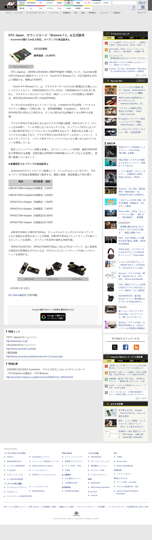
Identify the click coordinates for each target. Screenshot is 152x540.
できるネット (12, 492)
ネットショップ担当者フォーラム (45, 461)
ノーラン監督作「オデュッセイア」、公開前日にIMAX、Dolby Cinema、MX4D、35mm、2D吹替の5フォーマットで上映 (127, 45)
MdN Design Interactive (100, 487)
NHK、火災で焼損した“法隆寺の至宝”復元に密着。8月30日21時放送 (132, 241)
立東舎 (67, 470)
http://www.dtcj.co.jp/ (17, 341)
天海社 (119, 457)
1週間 (131, 38)
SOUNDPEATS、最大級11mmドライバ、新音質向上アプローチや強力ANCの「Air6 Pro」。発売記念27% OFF (131, 302)
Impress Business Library (42, 466)
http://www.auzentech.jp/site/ (21, 349)
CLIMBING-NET (71, 483)
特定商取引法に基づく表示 (137, 507)
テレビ (8, 13)
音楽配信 (116, 13)
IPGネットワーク (121, 478)
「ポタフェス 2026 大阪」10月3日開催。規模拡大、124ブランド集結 (131, 203)
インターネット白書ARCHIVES (19, 496)
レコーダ (18, 13)
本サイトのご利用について (14, 507)
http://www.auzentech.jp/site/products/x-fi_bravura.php (34, 356)
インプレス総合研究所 (16, 466)
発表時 (44, 72)
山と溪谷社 (66, 475)
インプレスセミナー (40, 470)
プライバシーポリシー (86, 507)
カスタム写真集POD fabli (127, 487)
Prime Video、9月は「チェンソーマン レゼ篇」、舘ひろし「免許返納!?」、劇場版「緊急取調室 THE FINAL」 (127, 51)
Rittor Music (67, 453)
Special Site (116, 81)
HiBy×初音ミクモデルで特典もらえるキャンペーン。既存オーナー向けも (131, 163)
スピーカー (104, 13)
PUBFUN (117, 470)
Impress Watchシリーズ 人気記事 (127, 357)
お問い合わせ (33, 507)
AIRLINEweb (96, 457)
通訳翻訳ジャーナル (99, 466)
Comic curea (122, 461)
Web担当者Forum (14, 461)
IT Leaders (11, 470)
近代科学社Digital (72, 491)
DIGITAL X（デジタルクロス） (44, 475)
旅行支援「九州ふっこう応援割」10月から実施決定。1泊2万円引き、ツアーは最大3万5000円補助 (128, 374)
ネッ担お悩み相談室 (15, 479)
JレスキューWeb (97, 470)
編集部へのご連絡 (66, 507)
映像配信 (66, 13)
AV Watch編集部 (17, 295)
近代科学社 (66, 487)
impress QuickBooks (125, 466)
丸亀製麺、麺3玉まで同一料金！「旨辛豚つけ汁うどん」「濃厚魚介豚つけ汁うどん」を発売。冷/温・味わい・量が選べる (127, 381)
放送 (83, 13)
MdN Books (95, 483)
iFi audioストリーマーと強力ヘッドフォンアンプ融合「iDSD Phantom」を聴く (131, 122)
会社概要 (101, 507)
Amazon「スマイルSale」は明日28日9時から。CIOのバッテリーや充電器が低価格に (131, 325)
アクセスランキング (120, 34)
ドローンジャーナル (15, 475)
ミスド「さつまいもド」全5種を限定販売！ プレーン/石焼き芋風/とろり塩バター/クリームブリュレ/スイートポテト (127, 394)
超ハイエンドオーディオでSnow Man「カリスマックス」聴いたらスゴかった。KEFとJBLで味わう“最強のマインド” (131, 317)
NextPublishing (38, 491)
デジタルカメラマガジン (17, 487)
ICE (115, 453)
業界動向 (92, 13)
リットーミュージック (74, 457)
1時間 (109, 38)
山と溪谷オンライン (73, 478)
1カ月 (142, 38)
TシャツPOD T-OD (73, 466)
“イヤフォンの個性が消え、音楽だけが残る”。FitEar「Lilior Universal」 (131, 111)
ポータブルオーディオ (35, 13)
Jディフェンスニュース (100, 461)
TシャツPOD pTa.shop (126, 482)
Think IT (10, 457)
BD (75, 13)
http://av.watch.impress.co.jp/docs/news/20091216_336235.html (39, 377)
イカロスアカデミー (99, 475)
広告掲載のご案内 (49, 507)
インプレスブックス (40, 487)
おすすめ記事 (117, 404)
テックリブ (92, 492)
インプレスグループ (116, 507)
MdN (90, 479)
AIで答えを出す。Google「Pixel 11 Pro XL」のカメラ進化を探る (131, 413)
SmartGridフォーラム (40, 457)
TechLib (94, 495)
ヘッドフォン (53, 13)
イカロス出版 (93, 453)
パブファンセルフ (124, 474)
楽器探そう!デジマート (74, 461)
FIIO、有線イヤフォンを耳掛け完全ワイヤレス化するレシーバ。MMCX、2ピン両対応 (131, 287)
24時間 (120, 38)
